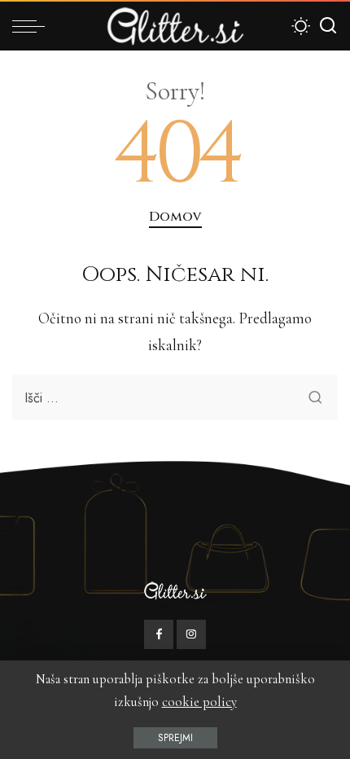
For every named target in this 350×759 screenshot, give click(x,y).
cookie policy (199, 702)
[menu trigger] (32, 26)
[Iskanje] (328, 26)
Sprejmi (175, 737)
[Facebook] (158, 634)
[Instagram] (191, 634)
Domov (175, 217)
